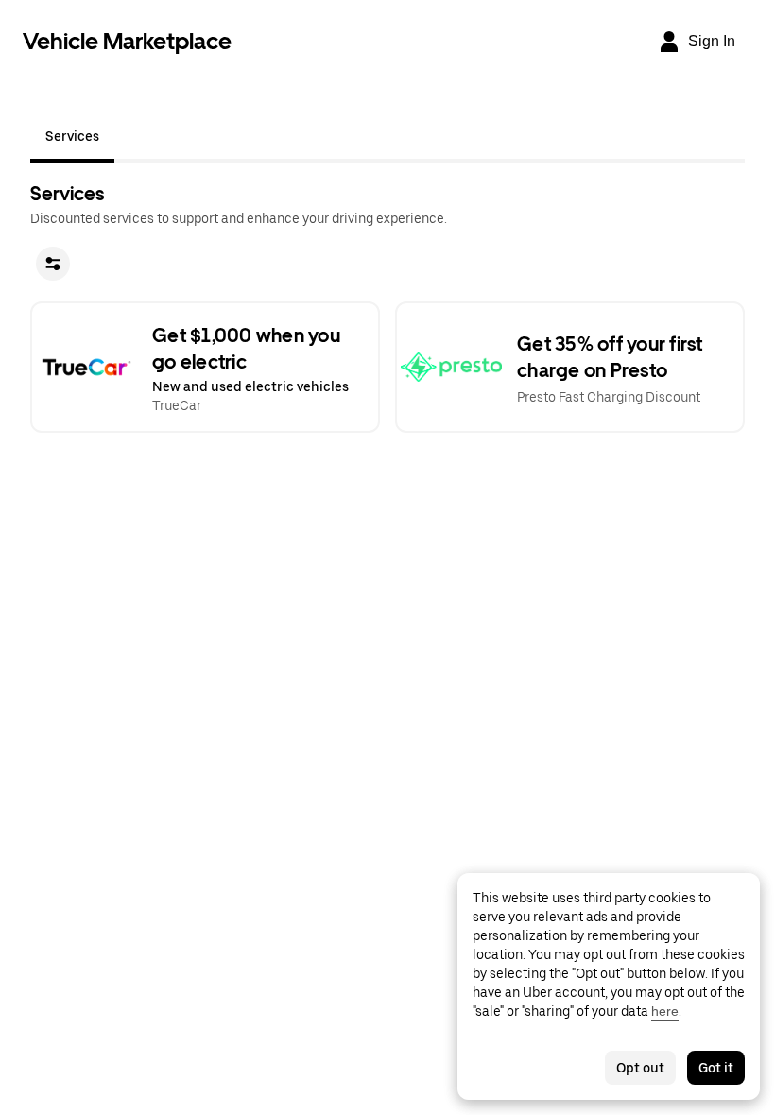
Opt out (640, 1067)
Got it (715, 1067)
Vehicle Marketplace (127, 41)
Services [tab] (72, 136)
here (665, 1011)
